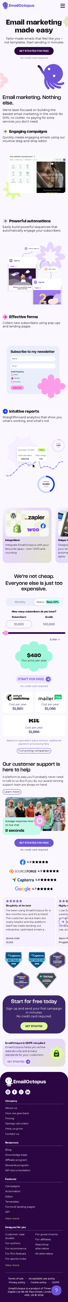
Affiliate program (16, 1159)
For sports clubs (15, 1258)
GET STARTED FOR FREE (34, 50)
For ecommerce (15, 1248)
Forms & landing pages (20, 1206)
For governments (46, 1234)
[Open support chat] (56, 1290)
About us (11, 1108)
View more (12, 1218)
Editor (9, 1196)
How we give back (17, 1113)
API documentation (17, 1170)
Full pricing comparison (34, 750)
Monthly (20, 601)
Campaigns (12, 1186)
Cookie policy (39, 1282)
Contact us (12, 1133)
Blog (8, 1149)
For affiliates (43, 1239)
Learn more (12, 791)
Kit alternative (44, 1253)
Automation (12, 1191)
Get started (34, 1026)
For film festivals (15, 1253)
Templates (12, 1201)
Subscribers (19, 617)
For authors (12, 1243)
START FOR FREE (31, 679)
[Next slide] (63, 922)
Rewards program (17, 1165)
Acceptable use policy (42, 1278)
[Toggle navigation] (62, 5)
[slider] (6, 633)
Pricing (9, 1118)
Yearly (47, 601)
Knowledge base (16, 1154)
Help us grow (14, 1128)
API (7, 1211)
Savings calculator (17, 1123)
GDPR (55, 1282)
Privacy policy (17, 1282)
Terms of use (15, 1278)
